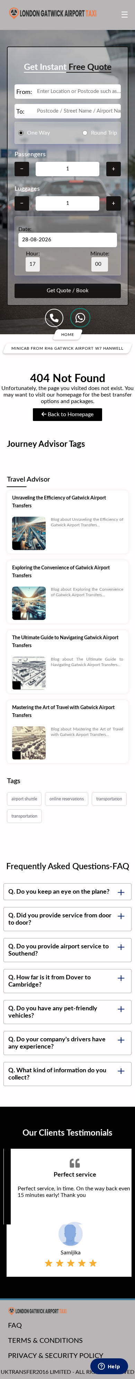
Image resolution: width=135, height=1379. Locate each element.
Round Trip (104, 133)
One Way (38, 133)
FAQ (15, 1325)
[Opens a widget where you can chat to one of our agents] (109, 1367)
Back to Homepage (69, 414)
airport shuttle (24, 799)
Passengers (30, 154)
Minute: (99, 253)
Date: (25, 229)
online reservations (67, 799)
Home (67, 335)
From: (24, 92)
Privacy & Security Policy (56, 1355)
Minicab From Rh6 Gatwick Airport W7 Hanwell (67, 348)
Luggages (27, 189)
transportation (109, 799)
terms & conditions (45, 1340)
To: (20, 112)
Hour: (33, 253)
